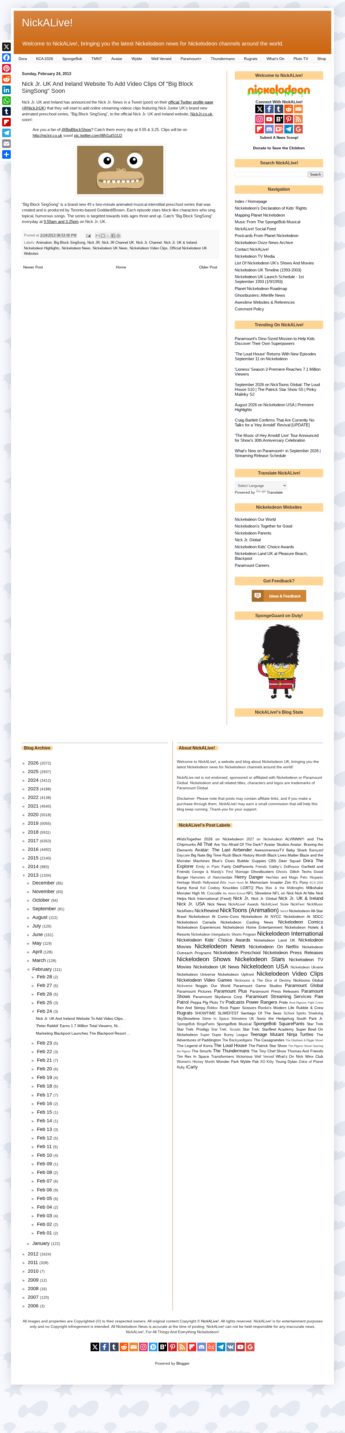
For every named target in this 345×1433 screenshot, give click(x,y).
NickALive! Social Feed (255, 229)
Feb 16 (45, 1103)
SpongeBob (72, 58)
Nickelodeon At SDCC (303, 916)
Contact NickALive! (252, 249)
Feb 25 (45, 1002)
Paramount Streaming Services (279, 996)
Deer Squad (290, 861)
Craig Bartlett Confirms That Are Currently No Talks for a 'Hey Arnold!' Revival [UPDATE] (274, 422)
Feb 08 (45, 1172)
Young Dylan (286, 1061)
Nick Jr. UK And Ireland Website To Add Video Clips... (81, 1018)
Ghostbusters (262, 871)
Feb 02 (45, 1224)
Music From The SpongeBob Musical (267, 222)
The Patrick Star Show (268, 1045)
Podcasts (235, 1002)
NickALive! (47, 23)
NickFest (298, 904)
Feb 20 (45, 1068)
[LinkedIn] (6, 89)
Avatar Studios (276, 844)
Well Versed (161, 58)
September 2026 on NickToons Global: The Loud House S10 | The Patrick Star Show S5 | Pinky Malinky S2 (277, 389)
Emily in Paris (208, 867)
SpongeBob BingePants (196, 1024)
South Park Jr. (309, 1018)
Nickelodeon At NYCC (261, 916)
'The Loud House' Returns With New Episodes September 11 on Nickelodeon (275, 356)
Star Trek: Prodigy (193, 1029)
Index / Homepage (251, 201)
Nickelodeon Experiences (199, 927)
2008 (34, 1288)
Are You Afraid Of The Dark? (238, 844)
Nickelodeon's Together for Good (263, 526)
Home (121, 267)
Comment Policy (249, 309)
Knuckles (230, 888)
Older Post (208, 267)
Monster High (188, 893)
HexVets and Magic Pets (287, 877)
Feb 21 (45, 1060)
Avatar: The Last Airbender (223, 849)
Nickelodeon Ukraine (307, 967)
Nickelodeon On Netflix (274, 946)
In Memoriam (256, 882)
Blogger (182, 1363)
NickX (284, 911)
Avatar (116, 58)
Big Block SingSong (69, 243)
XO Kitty (267, 1062)
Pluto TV (301, 58)
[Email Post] (88, 235)
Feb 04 (45, 1207)
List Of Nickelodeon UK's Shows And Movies (274, 263)
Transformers (222, 1056)
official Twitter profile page (190, 102)
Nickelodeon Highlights (42, 248)
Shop (321, 58)
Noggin (201, 985)
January (41, 1243)
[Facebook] (6, 57)
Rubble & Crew (309, 1008)
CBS (272, 861)
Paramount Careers (252, 565)
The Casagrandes (269, 1040)
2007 (34, 1297)
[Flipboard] (6, 122)
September (44, 908)
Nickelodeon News (76, 248)
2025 (34, 771)
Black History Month (249, 855)
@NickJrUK (33, 108)
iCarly (192, 1067)
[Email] (6, 143)
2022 (34, 797)
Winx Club (314, 1056)
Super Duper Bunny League (224, 1035)
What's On (275, 58)
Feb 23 (45, 1043)
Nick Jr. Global (248, 539)
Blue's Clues (223, 861)
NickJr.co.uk (201, 114)
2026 (34, 763)
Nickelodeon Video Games (204, 980)
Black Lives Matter (283, 855)
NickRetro (185, 911)
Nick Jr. (241, 898)
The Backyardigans (237, 1040)
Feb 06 (45, 1190)
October (41, 900)
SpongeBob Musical (234, 1024)
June (38, 934)
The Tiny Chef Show (268, 1051)
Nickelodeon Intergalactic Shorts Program (223, 934)
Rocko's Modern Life (276, 1008)
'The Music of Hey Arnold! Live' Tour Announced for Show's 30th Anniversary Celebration (277, 438)
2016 (34, 849)
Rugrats (250, 58)
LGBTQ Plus (251, 888)
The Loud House (230, 1045)
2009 (34, 1280)
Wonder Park (227, 1061)
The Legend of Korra (195, 1045)
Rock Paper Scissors (238, 1008)
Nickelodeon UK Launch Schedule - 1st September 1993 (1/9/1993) (269, 279)
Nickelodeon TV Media (255, 256)
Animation (44, 243)
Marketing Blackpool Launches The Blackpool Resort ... (83, 1033)
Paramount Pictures (194, 991)
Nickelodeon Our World (255, 519)
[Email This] (98, 235)
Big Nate (198, 855)
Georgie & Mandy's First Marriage (220, 872)
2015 (34, 858)
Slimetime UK (242, 1019)
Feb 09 (45, 1163)
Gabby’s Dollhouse (284, 867)
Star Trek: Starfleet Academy (268, 1029)
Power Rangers (261, 1002)
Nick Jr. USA (191, 904)
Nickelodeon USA (264, 966)
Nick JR (93, 243)
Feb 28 (45, 976)
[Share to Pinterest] (118, 235)
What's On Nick (289, 1056)
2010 (34, 1271)
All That (204, 844)
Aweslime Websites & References (265, 302)
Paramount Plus (230, 991)
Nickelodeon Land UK (274, 940)
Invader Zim (280, 882)
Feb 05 (45, 1198)
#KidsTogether (189, 839)
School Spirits (295, 1013)
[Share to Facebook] (113, 235)
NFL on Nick (283, 893)
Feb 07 (45, 1181)
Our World (220, 985)
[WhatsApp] (6, 100)
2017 (34, 840)
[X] (6, 46)
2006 (34, 1305)
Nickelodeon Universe (196, 974)
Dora (23, 58)
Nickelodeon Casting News (246, 922)
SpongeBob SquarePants (278, 1023)
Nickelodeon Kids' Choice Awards (264, 546)
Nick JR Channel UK (118, 243)
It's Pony (300, 882)
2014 (34, 866)
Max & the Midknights (284, 888)
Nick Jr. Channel (149, 243)
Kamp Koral (187, 888)
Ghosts (281, 872)
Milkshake (314, 888)
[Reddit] (6, 79)
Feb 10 (45, 1155)
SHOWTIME (205, 1013)
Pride (283, 1002)
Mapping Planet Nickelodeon (260, 215)
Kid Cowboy (210, 888)
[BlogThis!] (103, 235)
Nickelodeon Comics (300, 922)
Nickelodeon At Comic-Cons (214, 916)
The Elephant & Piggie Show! (304, 1040)
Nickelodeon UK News (110, 248)
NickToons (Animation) (249, 910)
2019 (34, 823)
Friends (261, 867)
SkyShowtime (188, 1018)
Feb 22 (45, 1051)
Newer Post (33, 267)
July (37, 926)
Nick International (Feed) (210, 898)
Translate (275, 492)
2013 (34, 875)
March (39, 960)
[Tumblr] (6, 111)
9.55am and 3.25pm (61, 221)
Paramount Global (304, 985)
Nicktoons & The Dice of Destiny (262, 980)
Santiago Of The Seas (261, 1013)
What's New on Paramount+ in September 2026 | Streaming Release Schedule (278, 453)
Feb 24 (45, 1011)
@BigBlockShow (76, 129)
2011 (33, 1262)
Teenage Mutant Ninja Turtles (281, 1034)
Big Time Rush (218, 855)
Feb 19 (45, 1077)
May (37, 943)
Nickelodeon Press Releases (293, 952)
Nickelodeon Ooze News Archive (264, 242)
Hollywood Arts (214, 882)
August (40, 917)
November (44, 891)
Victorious (244, 1056)
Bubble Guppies (251, 861)
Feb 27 (45, 985)
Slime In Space (215, 1019)
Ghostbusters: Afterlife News (260, 295)
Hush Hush (236, 882)
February (42, 969)
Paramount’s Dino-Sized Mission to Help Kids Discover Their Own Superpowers (275, 341)
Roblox (212, 1008)
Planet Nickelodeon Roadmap (261, 288)
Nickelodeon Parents (253, 533)
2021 (34, 806)
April (37, 951)
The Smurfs (202, 1051)
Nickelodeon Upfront (236, 974)
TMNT (96, 58)
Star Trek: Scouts (225, 1029)
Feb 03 (45, 1215)
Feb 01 (45, 1233)
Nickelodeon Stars (260, 959)
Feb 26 (45, 994)
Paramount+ (191, 58)
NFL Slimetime (258, 893)
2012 (34, 1254)
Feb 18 (45, 1086)
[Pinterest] (6, 68)
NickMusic (315, 904)
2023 (34, 788)
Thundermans (223, 58)
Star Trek (315, 1024)
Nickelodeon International (290, 933)
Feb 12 (45, 1138)
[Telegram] (6, 133)
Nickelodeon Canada (196, 922)
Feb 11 (45, 1146)
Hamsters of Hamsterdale (211, 877)
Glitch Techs (301, 871)
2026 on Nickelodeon (224, 839)
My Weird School (234, 893)
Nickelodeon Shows (204, 959)
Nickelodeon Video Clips (149, 248)
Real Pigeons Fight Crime (306, 1002)
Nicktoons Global (308, 980)
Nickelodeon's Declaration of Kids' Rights (271, 208)
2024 (34, 780)
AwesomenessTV (269, 850)
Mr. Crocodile (211, 893)
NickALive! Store (274, 904)
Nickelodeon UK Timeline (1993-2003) (268, 270)
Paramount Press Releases (274, 991)
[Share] (6, 154)
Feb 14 (45, 1120)
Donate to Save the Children (279, 148)
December (44, 883)
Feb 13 (45, 1129)
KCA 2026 (44, 58)
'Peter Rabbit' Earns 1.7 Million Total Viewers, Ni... (78, 1026)
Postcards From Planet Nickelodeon (266, 235)
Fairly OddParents (237, 866)
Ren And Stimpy (191, 1008)
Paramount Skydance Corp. (218, 997)
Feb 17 (45, 1095)
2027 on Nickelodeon (264, 839)
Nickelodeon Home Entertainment (252, 927)
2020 (34, 814)
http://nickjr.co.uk (47, 135)
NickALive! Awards (243, 904)
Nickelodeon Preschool (237, 952)
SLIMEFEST (228, 1013)
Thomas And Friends (305, 1051)
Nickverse (184, 986)
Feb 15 (45, 1112)
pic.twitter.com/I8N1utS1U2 (98, 135)
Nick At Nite (305, 893)
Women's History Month (196, 1062)
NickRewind (207, 910)
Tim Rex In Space (193, 1056)
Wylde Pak (249, 1061)
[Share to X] (108, 235)
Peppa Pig (199, 1002)
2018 (34, 832)
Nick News (216, 904)
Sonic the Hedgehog (275, 1018)
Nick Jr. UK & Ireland (180, 243)
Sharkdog (315, 1013)
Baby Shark (296, 850)
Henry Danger (249, 877)
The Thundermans (231, 1050)
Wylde (137, 58)
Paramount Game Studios (257, 985)
